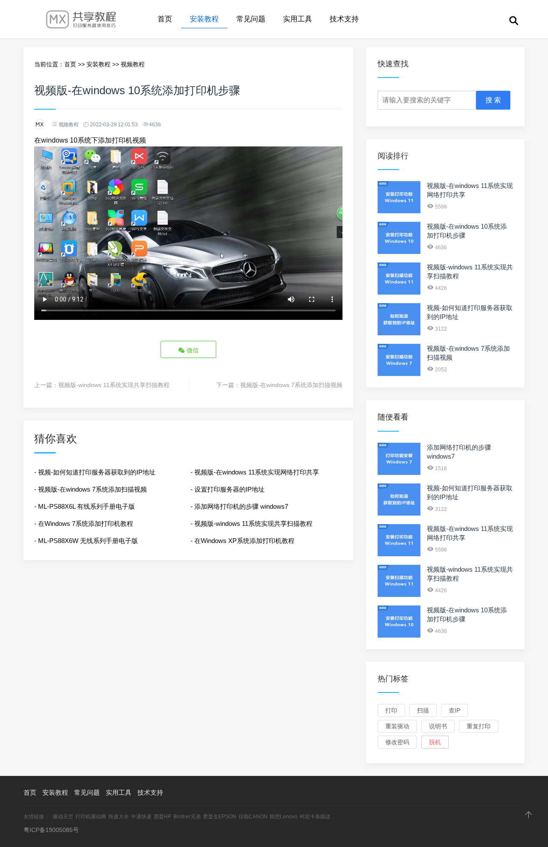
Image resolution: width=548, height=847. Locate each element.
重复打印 (479, 726)
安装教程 (204, 19)
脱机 (435, 742)
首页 (165, 19)
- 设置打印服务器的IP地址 (228, 489)
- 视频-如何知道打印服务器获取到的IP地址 (94, 472)
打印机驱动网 (90, 817)
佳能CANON (253, 817)
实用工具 (297, 19)
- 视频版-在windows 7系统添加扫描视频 (90, 489)
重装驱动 (397, 726)
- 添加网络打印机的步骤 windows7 (239, 506)
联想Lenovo (284, 817)
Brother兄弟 (187, 817)
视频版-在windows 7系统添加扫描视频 (291, 385)
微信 (192, 350)
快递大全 (118, 817)
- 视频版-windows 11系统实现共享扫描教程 (252, 523)
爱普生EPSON (219, 817)
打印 (391, 710)
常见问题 (250, 19)
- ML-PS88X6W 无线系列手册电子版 (86, 540)
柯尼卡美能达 (315, 817)
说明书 (438, 726)
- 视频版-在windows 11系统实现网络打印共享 (255, 472)
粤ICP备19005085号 (51, 829)
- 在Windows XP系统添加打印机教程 (243, 540)
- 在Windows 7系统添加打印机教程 (83, 523)
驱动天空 (63, 817)
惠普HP (162, 817)
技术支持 (344, 19)
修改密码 (397, 742)
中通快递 (141, 817)
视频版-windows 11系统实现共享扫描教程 (114, 385)
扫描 (423, 710)
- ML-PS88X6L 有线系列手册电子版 (84, 506)
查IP (454, 710)
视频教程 (133, 64)
